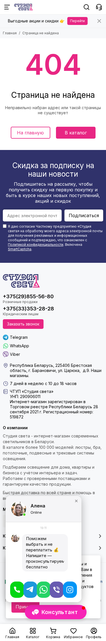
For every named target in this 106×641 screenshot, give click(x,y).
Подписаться (84, 215)
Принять (25, 607)
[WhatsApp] (44, 589)
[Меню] (7, 7)
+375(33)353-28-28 (28, 309)
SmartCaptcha (19, 249)
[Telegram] (30, 589)
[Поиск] (86, 7)
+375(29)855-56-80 (28, 296)
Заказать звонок (23, 323)
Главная (10, 33)
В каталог (76, 133)
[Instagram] (70, 589)
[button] (76, 501)
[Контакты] (99, 7)
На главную (30, 133)
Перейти (77, 21)
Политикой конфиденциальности (35, 244)
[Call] (17, 589)
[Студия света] (23, 7)
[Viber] (57, 589)
